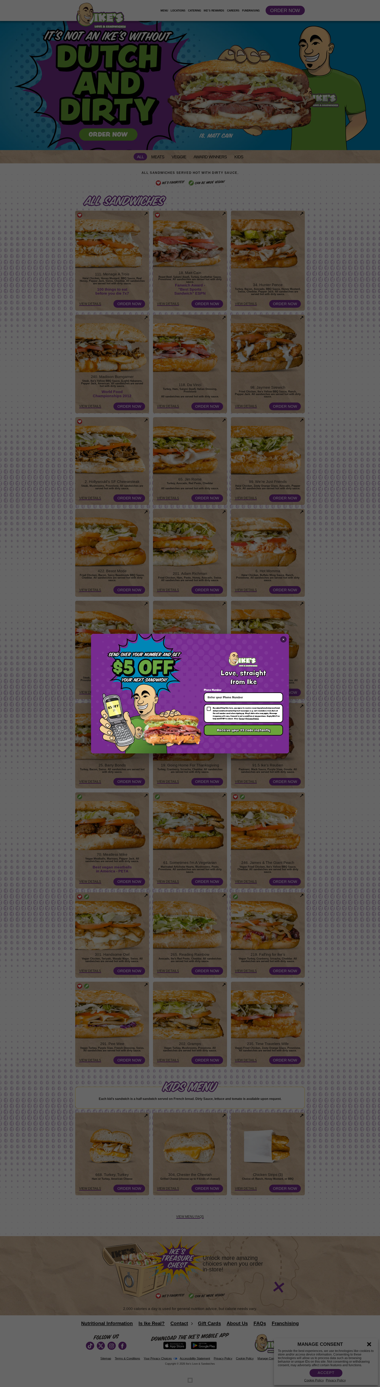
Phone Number (212, 689)
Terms (241, 718)
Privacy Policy (252, 718)
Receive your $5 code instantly (243, 730)
